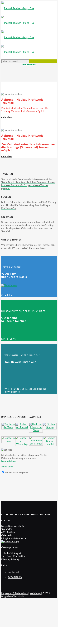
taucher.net (13, 572)
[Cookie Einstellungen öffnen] (25, 624)
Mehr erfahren (8, 461)
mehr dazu (6, 117)
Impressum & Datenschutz (14, 593)
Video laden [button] (7, 467)
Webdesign (35, 593)
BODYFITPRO (15, 577)
